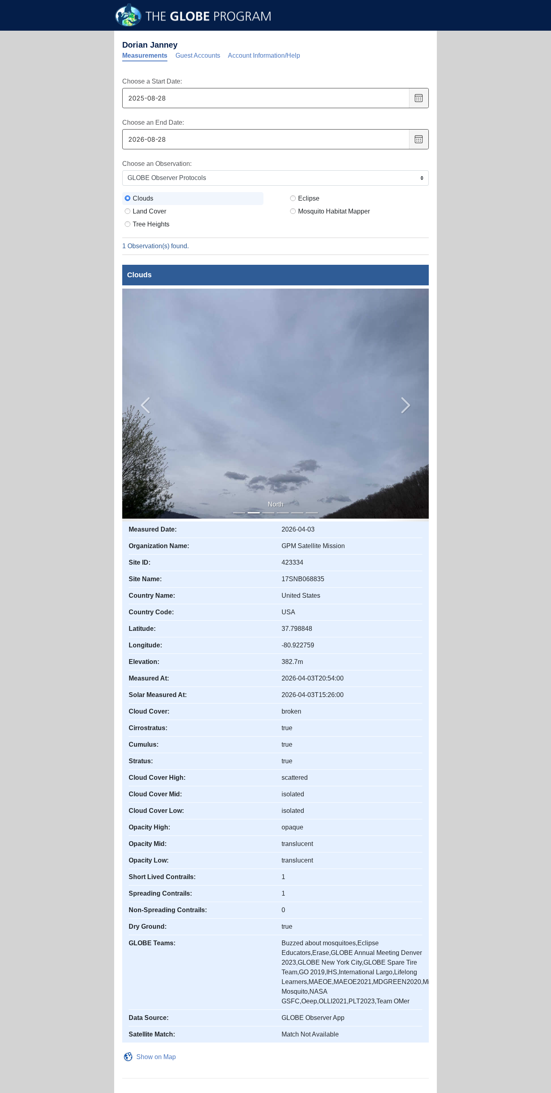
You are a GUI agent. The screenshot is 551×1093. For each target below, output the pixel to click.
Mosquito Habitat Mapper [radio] (334, 211)
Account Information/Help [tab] (264, 55)
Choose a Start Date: (152, 81)
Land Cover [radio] (149, 211)
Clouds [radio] (143, 198)
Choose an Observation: (157, 163)
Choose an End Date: (153, 122)
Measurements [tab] (144, 55)
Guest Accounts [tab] (197, 55)
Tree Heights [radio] (151, 224)
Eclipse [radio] (308, 198)
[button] (406, 405)
